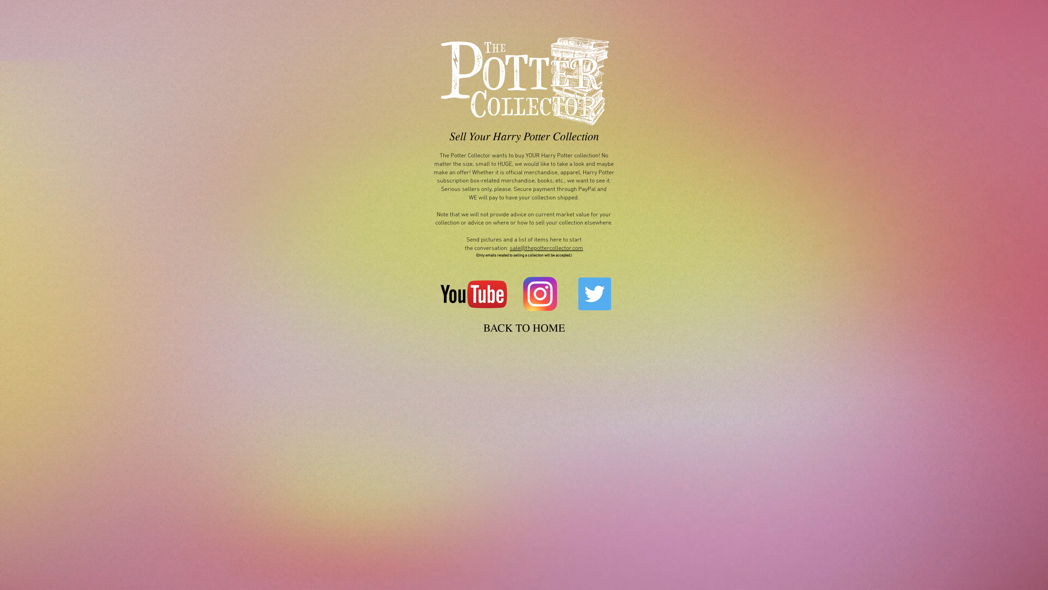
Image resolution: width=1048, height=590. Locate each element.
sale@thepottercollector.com (546, 248)
